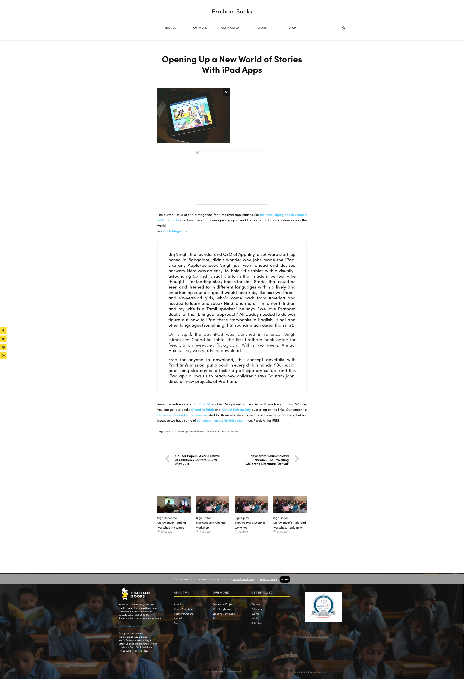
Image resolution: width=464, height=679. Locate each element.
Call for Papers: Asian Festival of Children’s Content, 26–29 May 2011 (197, 459)
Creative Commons (224, 613)
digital (169, 431)
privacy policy (268, 579)
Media (178, 623)
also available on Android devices (182, 415)
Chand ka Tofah (202, 409)
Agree (285, 579)
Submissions (258, 623)
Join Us (255, 618)
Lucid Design (319, 671)
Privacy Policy (233, 671)
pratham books (195, 431)
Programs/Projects (223, 604)
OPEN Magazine (175, 231)
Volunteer (256, 609)
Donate (255, 604)
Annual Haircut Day (236, 409)
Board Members (183, 609)
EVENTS (262, 27)
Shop (216, 618)
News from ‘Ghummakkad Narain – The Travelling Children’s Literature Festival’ (267, 459)
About (177, 604)
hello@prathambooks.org (133, 626)
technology (212, 431)
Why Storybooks (222, 609)
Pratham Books (232, 11)
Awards (178, 618)
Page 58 (204, 404)
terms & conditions (243, 579)
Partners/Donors (183, 613)
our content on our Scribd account (221, 420)
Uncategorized (229, 431)
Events (255, 613)
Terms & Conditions (214, 671)
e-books (179, 431)
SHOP (292, 27)
